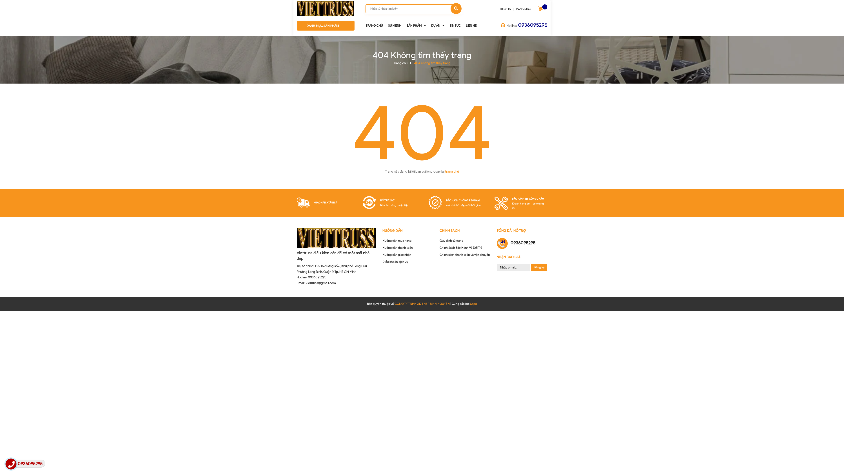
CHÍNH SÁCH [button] (450, 231)
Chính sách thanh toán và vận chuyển (465, 255)
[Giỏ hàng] (541, 10)
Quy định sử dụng (451, 241)
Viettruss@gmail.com (321, 283)
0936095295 (532, 25)
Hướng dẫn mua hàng (396, 241)
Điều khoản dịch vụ (395, 262)
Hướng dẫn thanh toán (397, 248)
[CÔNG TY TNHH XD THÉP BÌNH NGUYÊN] (325, 7)
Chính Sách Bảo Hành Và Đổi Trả (461, 248)
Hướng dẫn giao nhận (396, 255)
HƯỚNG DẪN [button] (392, 231)
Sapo (473, 304)
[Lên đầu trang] (711, 464)
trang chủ (452, 172)
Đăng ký (539, 267)
